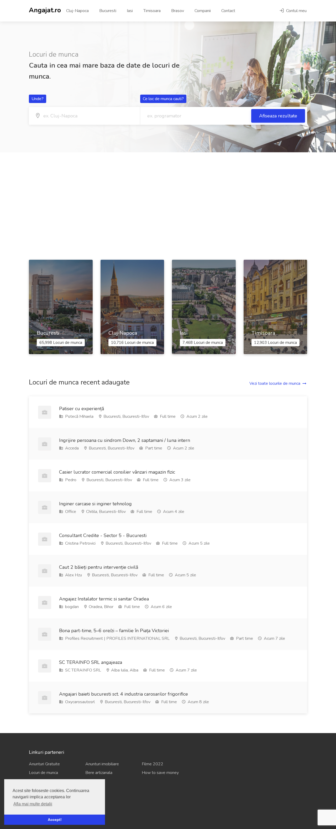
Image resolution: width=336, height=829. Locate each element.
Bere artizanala (98, 773)
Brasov (177, 11)
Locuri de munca (43, 773)
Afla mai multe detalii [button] (32, 804)
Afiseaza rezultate (278, 116)
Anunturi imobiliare (102, 764)
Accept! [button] (55, 819)
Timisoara (152, 11)
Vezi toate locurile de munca (274, 383)
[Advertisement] (168, 206)
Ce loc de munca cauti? (163, 99)
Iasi (130, 11)
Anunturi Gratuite (44, 764)
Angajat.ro (45, 10)
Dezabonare (40, 809)
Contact (228, 11)
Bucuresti (107, 11)
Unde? (38, 99)
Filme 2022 (152, 764)
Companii (203, 11)
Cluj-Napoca (77, 11)
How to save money (160, 773)
